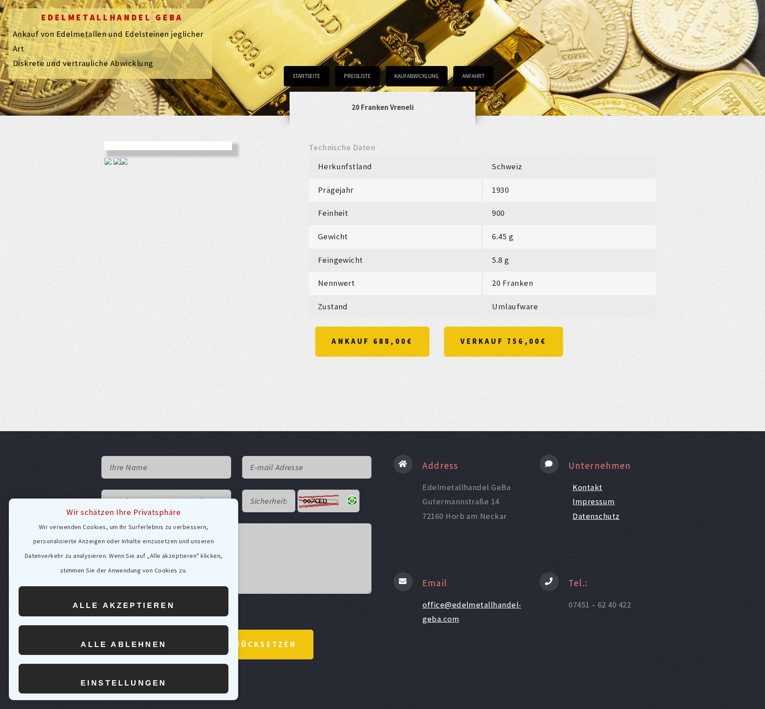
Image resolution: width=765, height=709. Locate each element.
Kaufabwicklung (416, 76)
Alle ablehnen (123, 644)
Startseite (307, 76)
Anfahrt (473, 76)
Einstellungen (124, 683)
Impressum (593, 501)
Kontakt (587, 487)
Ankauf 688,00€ (372, 341)
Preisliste (357, 76)
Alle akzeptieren (124, 605)
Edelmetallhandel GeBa (112, 17)
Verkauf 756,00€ (503, 341)
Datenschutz (595, 516)
